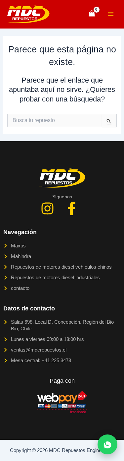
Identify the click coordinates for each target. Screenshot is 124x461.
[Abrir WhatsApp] (107, 444)
